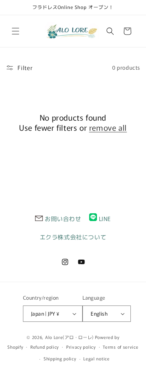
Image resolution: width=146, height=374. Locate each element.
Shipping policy (60, 358)
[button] (15, 31)
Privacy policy (81, 347)
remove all (108, 128)
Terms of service (120, 347)
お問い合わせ (63, 218)
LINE (105, 218)
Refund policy (44, 347)
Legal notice (96, 358)
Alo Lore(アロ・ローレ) (69, 337)
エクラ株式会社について (73, 237)
